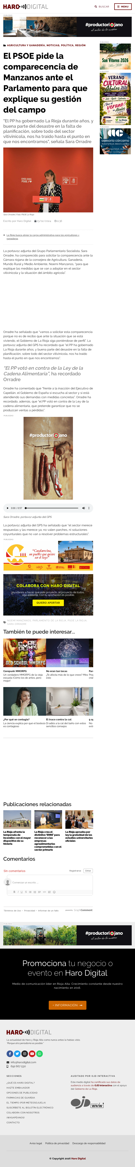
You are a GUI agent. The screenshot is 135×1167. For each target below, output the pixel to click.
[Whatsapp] (39, 1053)
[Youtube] (32, 1053)
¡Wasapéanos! (16, 1117)
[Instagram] (24, 1053)
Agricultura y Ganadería (26, 45)
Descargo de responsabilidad (88, 1143)
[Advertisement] (48, 302)
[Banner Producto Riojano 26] (67, 34)
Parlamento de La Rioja (49, 620)
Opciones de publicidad (22, 1093)
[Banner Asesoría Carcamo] (115, 152)
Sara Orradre (17, 624)
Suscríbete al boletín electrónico (30, 1107)
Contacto (13, 1122)
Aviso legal (36, 1143)
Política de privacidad (57, 1143)
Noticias (53, 45)
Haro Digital (78, 1158)
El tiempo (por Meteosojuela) (26, 1102)
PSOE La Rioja (77, 620)
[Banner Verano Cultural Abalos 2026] (115, 122)
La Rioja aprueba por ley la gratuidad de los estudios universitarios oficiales (79, 836)
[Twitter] (17, 1053)
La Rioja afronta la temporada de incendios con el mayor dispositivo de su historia (17, 837)
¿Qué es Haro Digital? (21, 1083)
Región (80, 45)
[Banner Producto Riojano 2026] (48, 497)
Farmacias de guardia (21, 1097)
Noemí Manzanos (19, 620)
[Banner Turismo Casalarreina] (48, 568)
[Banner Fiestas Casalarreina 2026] (115, 67)
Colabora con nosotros (23, 1112)
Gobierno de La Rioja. (86, 1089)
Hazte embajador (18, 1088)
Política (67, 45)
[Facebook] (10, 1053)
